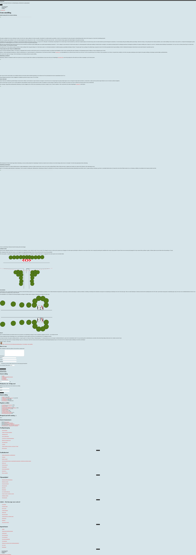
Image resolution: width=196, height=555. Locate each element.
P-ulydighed (4, 378)
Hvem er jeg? (4, 7)
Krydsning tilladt (4, 506)
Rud (3, 344)
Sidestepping (4, 518)
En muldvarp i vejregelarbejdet (9, 423)
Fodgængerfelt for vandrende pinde (7, 516)
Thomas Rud (2, 1)
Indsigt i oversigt (4, 459)
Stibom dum (4, 512)
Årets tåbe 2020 (60, 57)
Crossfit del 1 (78, 84)
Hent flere (98, 450)
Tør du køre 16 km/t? (5, 522)
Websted (1, 361)
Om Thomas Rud (5, 6)
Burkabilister (4, 547)
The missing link (4, 442)
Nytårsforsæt (16, 425)
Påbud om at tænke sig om (6, 440)
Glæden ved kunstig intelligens (7, 432)
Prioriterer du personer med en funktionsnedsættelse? (10, 543)
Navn (1, 357)
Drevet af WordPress (7, 554)
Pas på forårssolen (5, 379)
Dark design (4, 489)
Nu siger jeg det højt (5, 483)
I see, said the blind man (6, 491)
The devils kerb (4, 497)
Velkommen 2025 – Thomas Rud (7, 425)
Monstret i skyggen (5, 481)
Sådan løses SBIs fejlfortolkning (7, 479)
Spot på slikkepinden (5, 436)
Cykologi (3, 444)
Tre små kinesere (4, 537)
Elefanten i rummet (5, 495)
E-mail (1, 359)
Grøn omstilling (30, 344)
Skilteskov (3, 520)
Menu (1, 4)
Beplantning (20, 344)
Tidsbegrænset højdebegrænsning (7, 531)
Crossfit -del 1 (58, 52)
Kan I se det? (4, 508)
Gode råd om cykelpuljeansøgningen (8, 438)
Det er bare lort (4, 485)
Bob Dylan (4, 487)
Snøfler (3, 529)
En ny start (4, 545)
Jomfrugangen (4, 377)
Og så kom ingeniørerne (6, 539)
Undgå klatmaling (5, 510)
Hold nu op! (4, 463)
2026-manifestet (4, 430)
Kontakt (3, 8)
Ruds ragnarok (4, 448)
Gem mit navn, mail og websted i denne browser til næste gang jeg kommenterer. (14, 363)
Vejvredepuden (4, 541)
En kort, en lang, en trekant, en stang (8, 493)
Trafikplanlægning (15, 344)
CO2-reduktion (24, 344)
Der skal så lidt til (5, 514)
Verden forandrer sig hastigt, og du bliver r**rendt (10, 446)
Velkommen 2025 (5, 434)
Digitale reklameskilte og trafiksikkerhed (8, 455)
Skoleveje (3, 457)
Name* (1, 387)
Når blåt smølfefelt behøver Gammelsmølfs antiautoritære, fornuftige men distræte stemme (16, 461)
